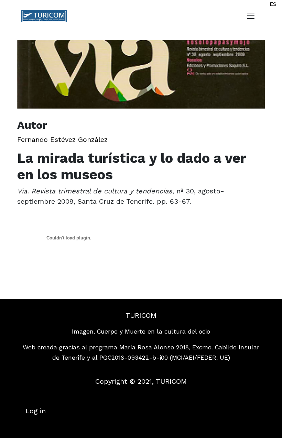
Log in (35, 411)
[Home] (46, 16)
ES (273, 4)
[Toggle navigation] (251, 16)
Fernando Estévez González (62, 139)
